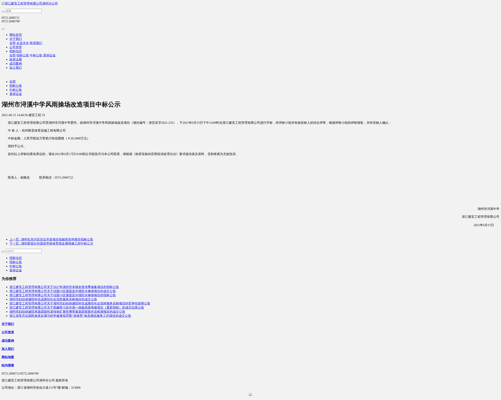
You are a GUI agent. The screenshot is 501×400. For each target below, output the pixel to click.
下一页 (51, 243)
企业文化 (22, 43)
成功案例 (15, 63)
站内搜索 (8, 365)
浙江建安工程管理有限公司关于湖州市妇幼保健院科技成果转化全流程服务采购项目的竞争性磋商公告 (79, 303)
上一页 (51, 239)
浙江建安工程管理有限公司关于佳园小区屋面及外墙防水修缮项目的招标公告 (62, 295)
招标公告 (22, 55)
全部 (12, 43)
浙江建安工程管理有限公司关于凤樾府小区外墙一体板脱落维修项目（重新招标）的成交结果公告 (76, 307)
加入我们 (15, 67)
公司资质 (15, 47)
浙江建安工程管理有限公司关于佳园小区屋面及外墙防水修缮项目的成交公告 (62, 291)
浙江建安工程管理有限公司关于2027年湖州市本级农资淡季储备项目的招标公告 (64, 287)
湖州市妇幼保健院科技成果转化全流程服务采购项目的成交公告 (53, 299)
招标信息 (15, 51)
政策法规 (15, 59)
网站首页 (15, 34)
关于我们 (15, 39)
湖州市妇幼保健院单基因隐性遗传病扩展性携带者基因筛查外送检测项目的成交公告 (67, 311)
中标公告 (36, 55)
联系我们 (36, 43)
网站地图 (8, 357)
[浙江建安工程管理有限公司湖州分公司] (250, 4)
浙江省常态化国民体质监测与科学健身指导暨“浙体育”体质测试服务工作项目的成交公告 (70, 315)
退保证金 (49, 55)
